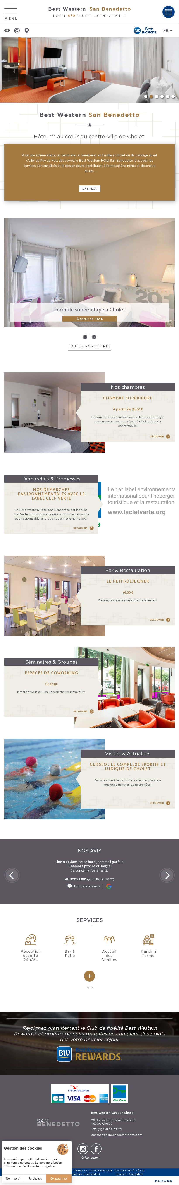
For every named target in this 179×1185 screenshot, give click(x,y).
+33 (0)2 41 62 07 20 (106, 1129)
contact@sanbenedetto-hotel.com (116, 1135)
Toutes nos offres (89, 346)
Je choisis (35, 1178)
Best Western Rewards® (130, 1172)
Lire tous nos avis (87, 886)
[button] (145, 96)
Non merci (13, 1178)
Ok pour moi (58, 1178)
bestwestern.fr (125, 1170)
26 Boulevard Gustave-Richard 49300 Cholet (113, 1121)
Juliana (168, 1180)
